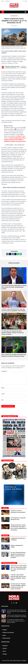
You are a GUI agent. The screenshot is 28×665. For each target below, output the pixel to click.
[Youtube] (26, 1)
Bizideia (24, 660)
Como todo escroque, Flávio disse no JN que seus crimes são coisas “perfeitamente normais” (13, 287)
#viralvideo (19, 141)
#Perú (24, 138)
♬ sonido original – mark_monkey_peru (14, 144)
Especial (5, 535)
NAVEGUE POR (5, 626)
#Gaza (19, 136)
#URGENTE (7, 141)
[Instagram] (24, 1)
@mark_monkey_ (8, 125)
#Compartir (12, 139)
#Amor (24, 141)
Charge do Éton (7, 460)
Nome (3, 387)
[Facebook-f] (23, 1)
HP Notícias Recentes (9, 563)
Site (2, 399)
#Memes (21, 139)
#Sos (21, 138)
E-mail (3, 393)
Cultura (5, 508)
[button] (25, 12)
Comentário (4, 371)
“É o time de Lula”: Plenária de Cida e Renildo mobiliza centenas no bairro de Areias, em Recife (12, 332)
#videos (6, 139)
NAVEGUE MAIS (5, 642)
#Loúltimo (13, 141)
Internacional (14, 15)
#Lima (11, 138)
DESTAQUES (4, 606)
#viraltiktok (16, 138)
